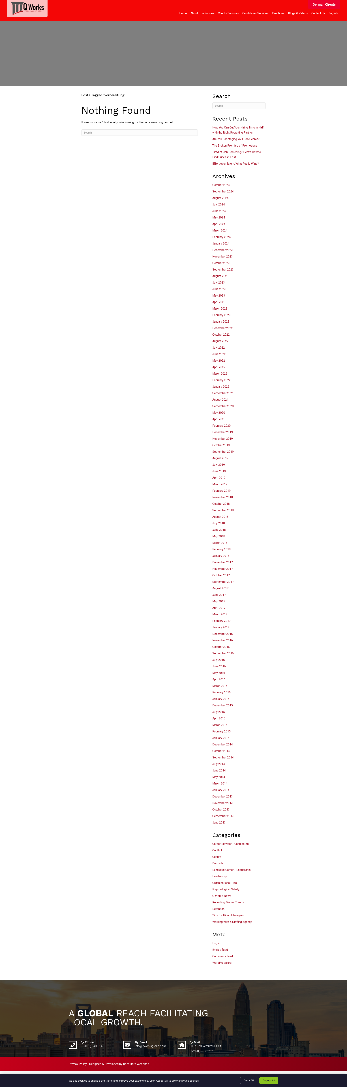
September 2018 (223, 510)
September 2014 (223, 757)
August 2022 (220, 341)
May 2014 (218, 777)
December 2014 (222, 744)
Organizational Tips (224, 883)
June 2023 (219, 289)
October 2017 (221, 575)
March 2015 (219, 725)
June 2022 (219, 354)
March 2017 (219, 614)
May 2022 (218, 360)
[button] (324, 4)
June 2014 (219, 770)
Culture (216, 857)
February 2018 (221, 549)
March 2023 (219, 308)
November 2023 (222, 256)
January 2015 (220, 738)
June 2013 (219, 822)
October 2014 (221, 751)
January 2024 (220, 243)
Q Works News (221, 896)
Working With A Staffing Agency (232, 922)
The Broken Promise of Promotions (234, 145)
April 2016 (218, 679)
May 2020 (218, 412)
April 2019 (218, 477)
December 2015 (222, 705)
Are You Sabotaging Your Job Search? (236, 139)
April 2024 (218, 224)
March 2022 (219, 373)
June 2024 (219, 211)
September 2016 (223, 653)
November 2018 (222, 497)
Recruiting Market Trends (228, 902)
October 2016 (221, 647)
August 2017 (220, 588)
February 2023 (221, 315)
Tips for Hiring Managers (228, 915)
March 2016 (219, 686)
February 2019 (221, 490)
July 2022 (218, 347)
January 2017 (220, 627)
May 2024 (218, 217)
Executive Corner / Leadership (231, 870)
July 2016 (218, 660)
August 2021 (220, 399)
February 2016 (221, 692)
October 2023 (221, 263)
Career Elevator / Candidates (230, 844)
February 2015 (221, 731)
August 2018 (220, 516)
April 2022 (218, 367)
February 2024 (221, 237)
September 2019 (223, 451)
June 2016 (219, 666)
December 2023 (222, 250)
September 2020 (223, 406)
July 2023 (218, 282)
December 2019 (222, 432)
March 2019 (219, 484)
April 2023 (218, 302)
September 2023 (223, 269)
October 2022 (221, 334)
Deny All (249, 1080)
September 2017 (223, 582)
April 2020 (218, 419)
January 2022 (220, 386)
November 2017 (222, 569)
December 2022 (222, 328)
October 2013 (221, 809)
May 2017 (218, 601)
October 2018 (221, 503)
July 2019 (218, 464)
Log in (216, 943)
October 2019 (221, 445)
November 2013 (222, 803)
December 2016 (222, 634)
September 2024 (223, 191)
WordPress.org (222, 962)
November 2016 (222, 640)
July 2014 (218, 764)
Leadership (219, 876)
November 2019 (222, 438)
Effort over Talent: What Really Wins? (235, 163)
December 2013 (222, 796)
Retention (218, 909)
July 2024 (218, 204)
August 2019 (220, 458)
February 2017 (221, 621)
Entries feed (220, 949)
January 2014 (220, 790)
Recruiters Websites (136, 1064)
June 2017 (219, 595)
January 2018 (220, 556)
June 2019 (219, 471)
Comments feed (222, 956)
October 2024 (221, 185)
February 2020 (221, 425)
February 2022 (221, 380)
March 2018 (219, 542)
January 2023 (220, 321)
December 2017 (222, 562)
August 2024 (220, 198)
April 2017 (218, 608)
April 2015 (218, 718)
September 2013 (223, 816)
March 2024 (219, 230)
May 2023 (218, 295)
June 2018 (219, 529)
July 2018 (218, 523)
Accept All (269, 1080)
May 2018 (218, 536)
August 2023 (220, 276)
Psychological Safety (225, 889)
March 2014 (219, 783)
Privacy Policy (78, 1064)
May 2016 (218, 673)
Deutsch (217, 863)
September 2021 (223, 393)
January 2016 (220, 699)
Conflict (217, 850)
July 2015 (218, 712)
